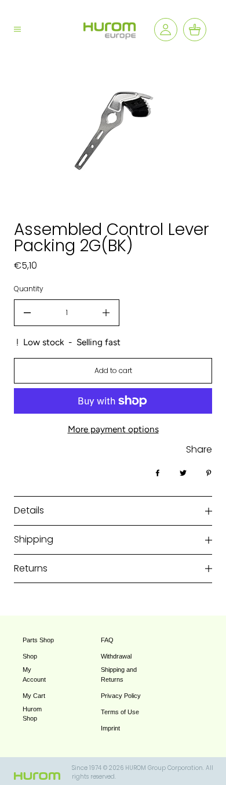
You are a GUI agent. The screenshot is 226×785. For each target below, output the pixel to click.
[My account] (165, 29)
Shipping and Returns (119, 674)
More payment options (113, 429)
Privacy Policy (121, 695)
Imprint (110, 728)
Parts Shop (38, 639)
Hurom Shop (32, 714)
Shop (30, 656)
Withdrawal (116, 656)
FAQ (107, 639)
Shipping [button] (33, 539)
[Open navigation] (26, 29)
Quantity (28, 289)
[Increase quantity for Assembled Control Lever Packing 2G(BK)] (106, 312)
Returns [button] (31, 568)
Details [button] (29, 510)
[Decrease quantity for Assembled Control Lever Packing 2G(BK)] (27, 312)
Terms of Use (120, 711)
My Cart (34, 695)
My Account (34, 674)
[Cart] (194, 29)
